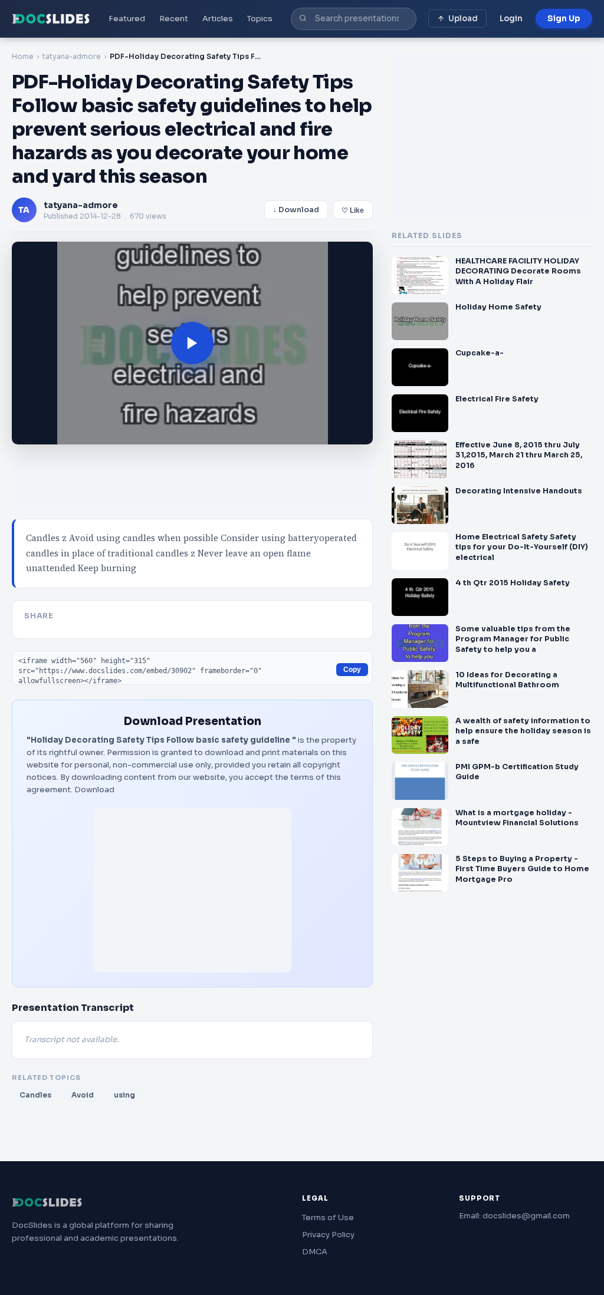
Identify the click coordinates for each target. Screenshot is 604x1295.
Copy (352, 669)
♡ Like (353, 210)
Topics (260, 19)
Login (511, 19)
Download (94, 790)
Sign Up (563, 19)
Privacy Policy (328, 1235)
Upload (463, 19)
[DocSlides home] (51, 18)
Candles (35, 1094)
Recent (173, 19)
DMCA (314, 1252)
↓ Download (296, 210)
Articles (217, 19)
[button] (192, 343)
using (124, 1094)
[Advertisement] (192, 890)
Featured (127, 19)
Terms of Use (328, 1217)
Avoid (82, 1094)
